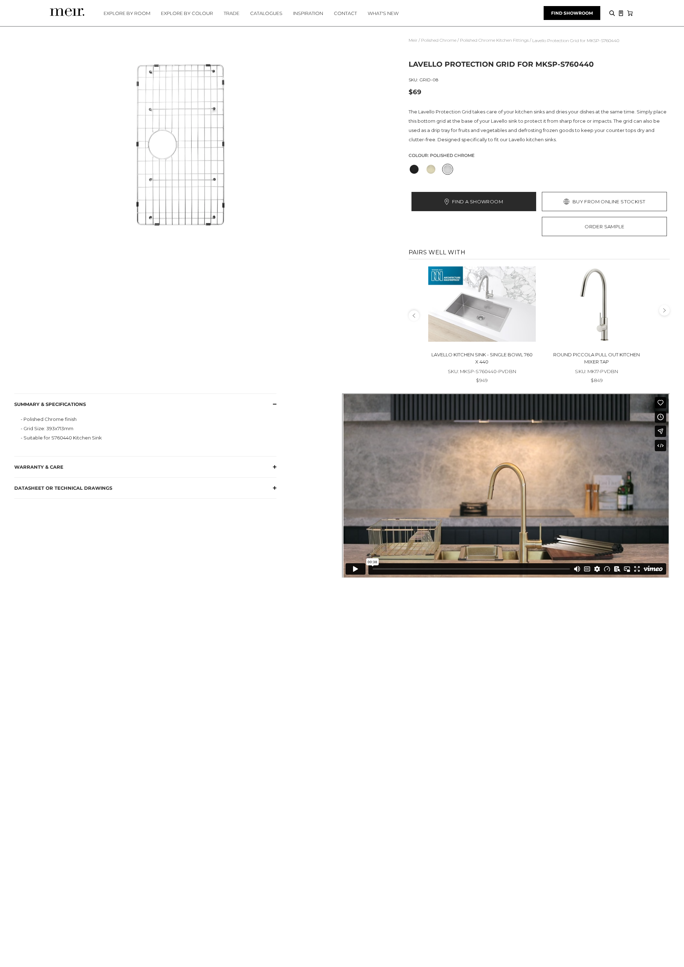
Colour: (442, 155)
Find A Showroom (477, 201)
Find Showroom (572, 13)
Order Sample (604, 226)
